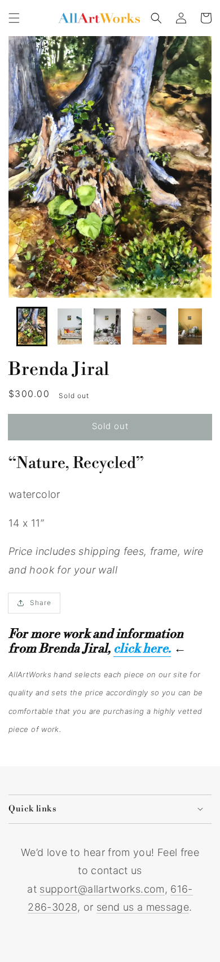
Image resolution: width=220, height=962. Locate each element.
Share (40, 602)
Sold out (110, 426)
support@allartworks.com (101, 889)
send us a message (142, 907)
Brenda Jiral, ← (112, 648)
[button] (14, 18)
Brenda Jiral (58, 369)
